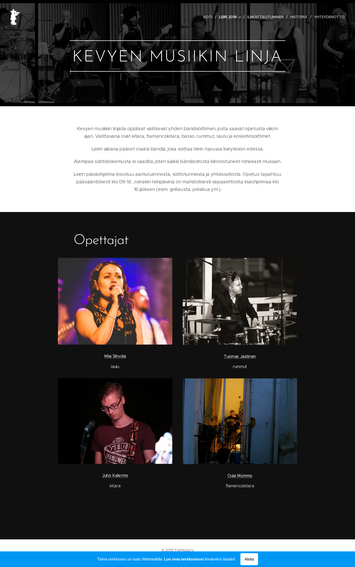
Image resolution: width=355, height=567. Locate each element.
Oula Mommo (239, 475)
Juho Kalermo (115, 475)
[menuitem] (209, 16)
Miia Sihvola (115, 356)
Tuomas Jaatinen (240, 356)
